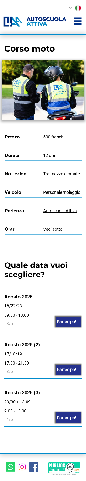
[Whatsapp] (10, 467)
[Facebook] (33, 467)
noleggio (72, 192)
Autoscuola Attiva (60, 210)
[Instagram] (22, 467)
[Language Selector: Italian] (75, 8)
